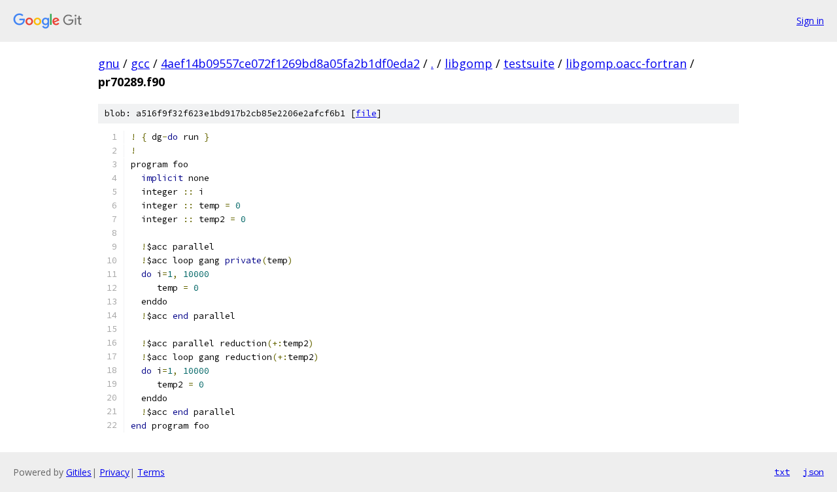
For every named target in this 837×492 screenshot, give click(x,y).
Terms (151, 472)
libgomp (468, 63)
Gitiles (79, 472)
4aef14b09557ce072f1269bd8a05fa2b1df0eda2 (290, 63)
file (366, 113)
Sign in (810, 20)
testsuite (529, 63)
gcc (140, 63)
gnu (109, 63)
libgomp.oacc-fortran (626, 63)
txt (782, 472)
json (813, 472)
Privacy (114, 472)
